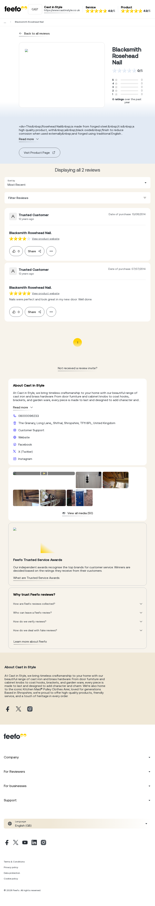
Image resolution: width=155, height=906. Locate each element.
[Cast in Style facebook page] (7, 709)
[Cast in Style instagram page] (30, 709)
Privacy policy (11, 867)
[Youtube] (25, 843)
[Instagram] (43, 843)
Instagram (25, 458)
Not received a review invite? (77, 368)
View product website (45, 238)
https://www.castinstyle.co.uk (62, 10)
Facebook (25, 444)
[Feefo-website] (16, 9)
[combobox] (77, 182)
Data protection (12, 873)
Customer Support (31, 430)
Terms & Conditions (14, 861)
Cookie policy (11, 878)
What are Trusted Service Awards (36, 577)
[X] (15, 843)
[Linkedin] (34, 843)
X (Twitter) (25, 451)
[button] (77, 182)
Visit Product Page (37, 152)
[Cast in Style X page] (18, 709)
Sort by (11, 180)
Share (32, 251)
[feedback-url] (20, 239)
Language (20, 821)
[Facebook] (6, 843)
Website (24, 437)
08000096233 (28, 415)
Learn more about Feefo (30, 641)
